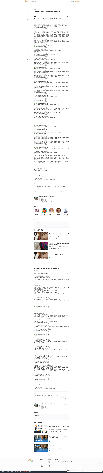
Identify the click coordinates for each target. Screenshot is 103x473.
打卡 (39, 179)
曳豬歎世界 (66, 214)
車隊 (40, 188)
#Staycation (68, 461)
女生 (63, 3)
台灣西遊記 (39, 186)
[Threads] (28, 66)
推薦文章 (45, 3)
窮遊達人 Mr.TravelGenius (44, 214)
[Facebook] (28, 61)
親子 (68, 3)
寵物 (72, 3)
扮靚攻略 (50, 179)
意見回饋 (41, 466)
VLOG (57, 3)
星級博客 (49, 3)
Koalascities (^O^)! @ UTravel (37, 214)
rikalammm (51, 214)
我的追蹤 (49, 465)
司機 (43, 188)
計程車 (55, 186)
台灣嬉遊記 (36, 188)
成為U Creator (38, 3)
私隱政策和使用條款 (24, 471)
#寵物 (56, 461)
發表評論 (37, 222)
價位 (43, 395)
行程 (61, 186)
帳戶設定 (49, 462)
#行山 (58, 461)
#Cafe (65, 461)
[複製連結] (28, 68)
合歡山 (49, 395)
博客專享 (53, 3)
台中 (43, 186)
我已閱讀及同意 (84, 471)
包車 (35, 186)
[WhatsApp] (28, 64)
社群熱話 (33, 3)
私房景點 (49, 186)
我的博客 (49, 466)
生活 (70, 3)
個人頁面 (49, 461)
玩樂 (66, 3)
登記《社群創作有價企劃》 (44, 176)
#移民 (71, 461)
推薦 (45, 186)
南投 (54, 395)
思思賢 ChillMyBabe (59, 214)
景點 (51, 395)
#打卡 (60, 461)
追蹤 (67, 16)
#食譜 (63, 461)
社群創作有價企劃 (27, 3)
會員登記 (72, 1)
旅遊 (61, 3)
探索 (43, 3)
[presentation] (34, 211)
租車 (52, 186)
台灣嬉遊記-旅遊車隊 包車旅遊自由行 (42, 15)
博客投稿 (41, 467)
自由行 (64, 186)
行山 (74, 3)
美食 (59, 3)
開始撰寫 (77, 1)
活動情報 (53, 179)
